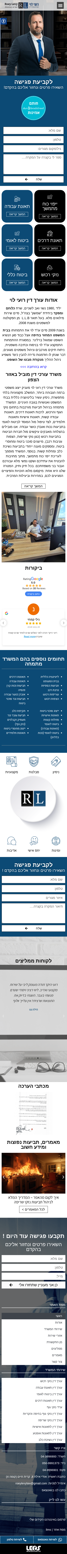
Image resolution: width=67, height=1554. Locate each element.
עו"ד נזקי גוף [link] (54, 1407)
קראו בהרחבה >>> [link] (33, 367)
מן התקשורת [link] (54, 1342)
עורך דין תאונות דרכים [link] (48, 1400)
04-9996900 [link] (48, 1456)
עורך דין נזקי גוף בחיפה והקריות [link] (42, 1413)
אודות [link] (58, 1322)
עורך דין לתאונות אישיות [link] (47, 1426)
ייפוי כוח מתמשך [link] (49, 206)
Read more (26, 636)
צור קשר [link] (57, 1361)
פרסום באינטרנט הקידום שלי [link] (47, 1519)
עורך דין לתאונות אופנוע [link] (47, 1433)
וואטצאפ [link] (46, 1490)
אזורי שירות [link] (55, 1335)
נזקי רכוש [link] (50, 274)
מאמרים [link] (57, 1355)
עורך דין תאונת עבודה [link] (49, 1387)
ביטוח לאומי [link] (17, 240)
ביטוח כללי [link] (17, 274)
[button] (60, 5)
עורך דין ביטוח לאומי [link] (49, 1394)
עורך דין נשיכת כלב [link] (50, 1439)
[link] (22, 5)
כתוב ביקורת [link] (33, 593)
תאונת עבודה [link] (17, 206)
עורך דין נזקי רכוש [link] (51, 1381)
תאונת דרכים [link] (50, 240)
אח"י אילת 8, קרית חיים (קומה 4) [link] (26, 1476)
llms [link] (48, 1529)
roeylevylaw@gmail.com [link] (31, 1483)
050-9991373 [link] (50, 1463)
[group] (33, 624)
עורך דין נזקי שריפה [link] (50, 1420)
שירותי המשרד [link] (53, 1329)
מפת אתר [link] (59, 1529)
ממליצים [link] (56, 1348)
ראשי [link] (59, 1316)
